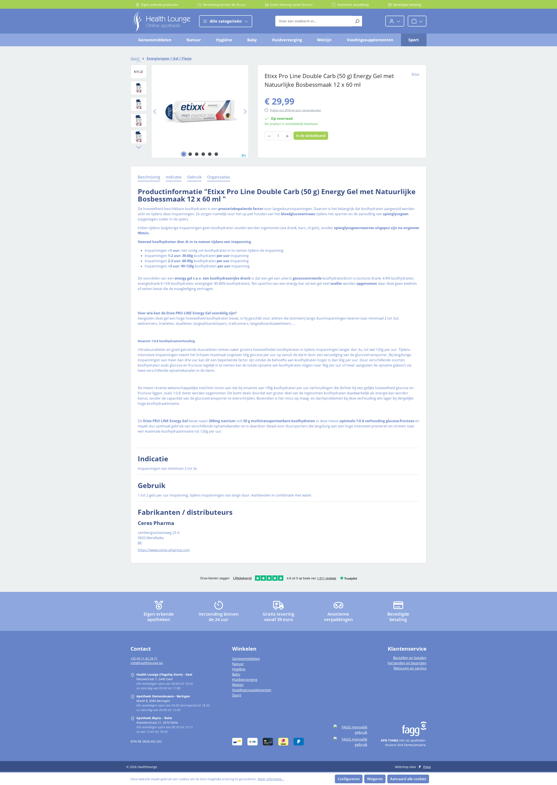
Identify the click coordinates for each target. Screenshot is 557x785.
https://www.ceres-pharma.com (164, 550)
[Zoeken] (357, 21)
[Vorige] (154, 111)
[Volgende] (245, 111)
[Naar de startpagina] (160, 21)
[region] (189, 111)
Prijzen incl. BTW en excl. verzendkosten (295, 110)
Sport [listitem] (236, 695)
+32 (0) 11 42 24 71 (144, 658)
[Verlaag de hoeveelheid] (269, 136)
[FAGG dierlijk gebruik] (350, 742)
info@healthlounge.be (147, 663)
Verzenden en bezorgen (407, 663)
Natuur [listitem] (238, 664)
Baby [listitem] (236, 674)
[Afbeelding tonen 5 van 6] (209, 154)
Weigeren (375, 779)
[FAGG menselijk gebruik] (350, 730)
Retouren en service (410, 668)
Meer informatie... (271, 779)
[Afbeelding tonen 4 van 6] (203, 154)
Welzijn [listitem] (238, 684)
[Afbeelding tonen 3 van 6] (196, 154)
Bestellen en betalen (409, 657)
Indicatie (173, 177)
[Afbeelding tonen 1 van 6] (183, 154)
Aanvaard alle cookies (408, 779)
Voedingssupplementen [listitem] (251, 690)
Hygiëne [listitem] (238, 669)
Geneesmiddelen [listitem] (246, 658)
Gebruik (194, 177)
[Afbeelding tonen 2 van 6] (190, 154)
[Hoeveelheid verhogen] (287, 136)
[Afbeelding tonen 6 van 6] (216, 154)
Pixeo (427, 767)
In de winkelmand (310, 135)
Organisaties (218, 177)
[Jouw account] (394, 21)
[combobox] (313, 21)
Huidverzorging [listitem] (244, 679)
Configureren (349, 779)
